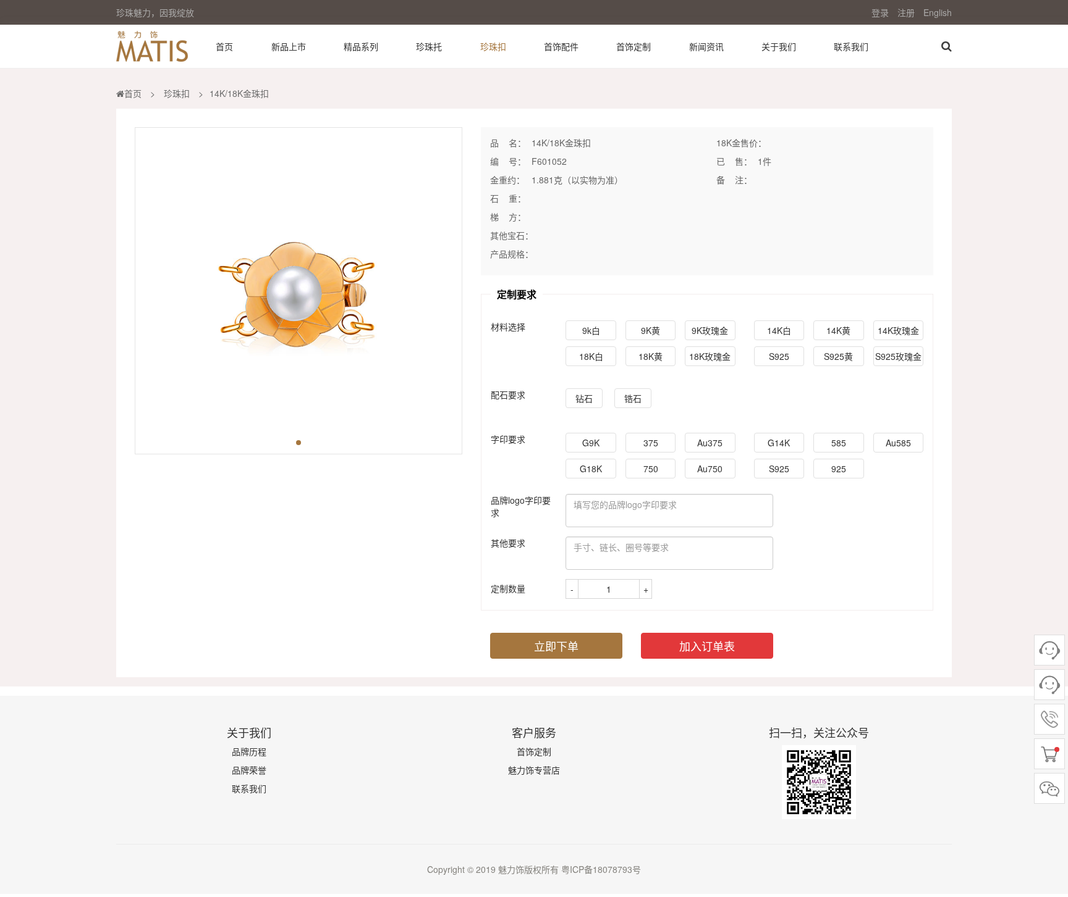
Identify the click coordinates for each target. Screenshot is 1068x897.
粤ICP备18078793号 (600, 869)
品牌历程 (249, 751)
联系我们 (851, 46)
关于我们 (778, 46)
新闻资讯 (706, 46)
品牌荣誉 (249, 770)
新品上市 (288, 46)
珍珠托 (429, 46)
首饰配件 (561, 46)
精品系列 (361, 46)
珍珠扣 (493, 46)
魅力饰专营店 (534, 770)
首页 (224, 46)
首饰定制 (633, 46)
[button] (298, 442)
